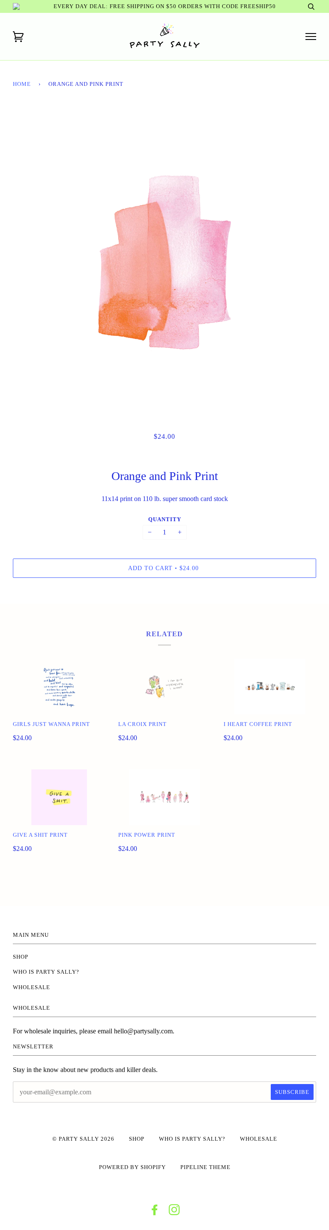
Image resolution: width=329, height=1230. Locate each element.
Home (22, 84)
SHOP (20, 957)
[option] (164, 262)
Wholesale (31, 987)
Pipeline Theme (205, 1167)
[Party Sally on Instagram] (174, 1212)
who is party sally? (46, 972)
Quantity (164, 519)
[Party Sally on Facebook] (155, 1212)
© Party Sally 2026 (83, 1139)
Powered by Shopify (132, 1167)
